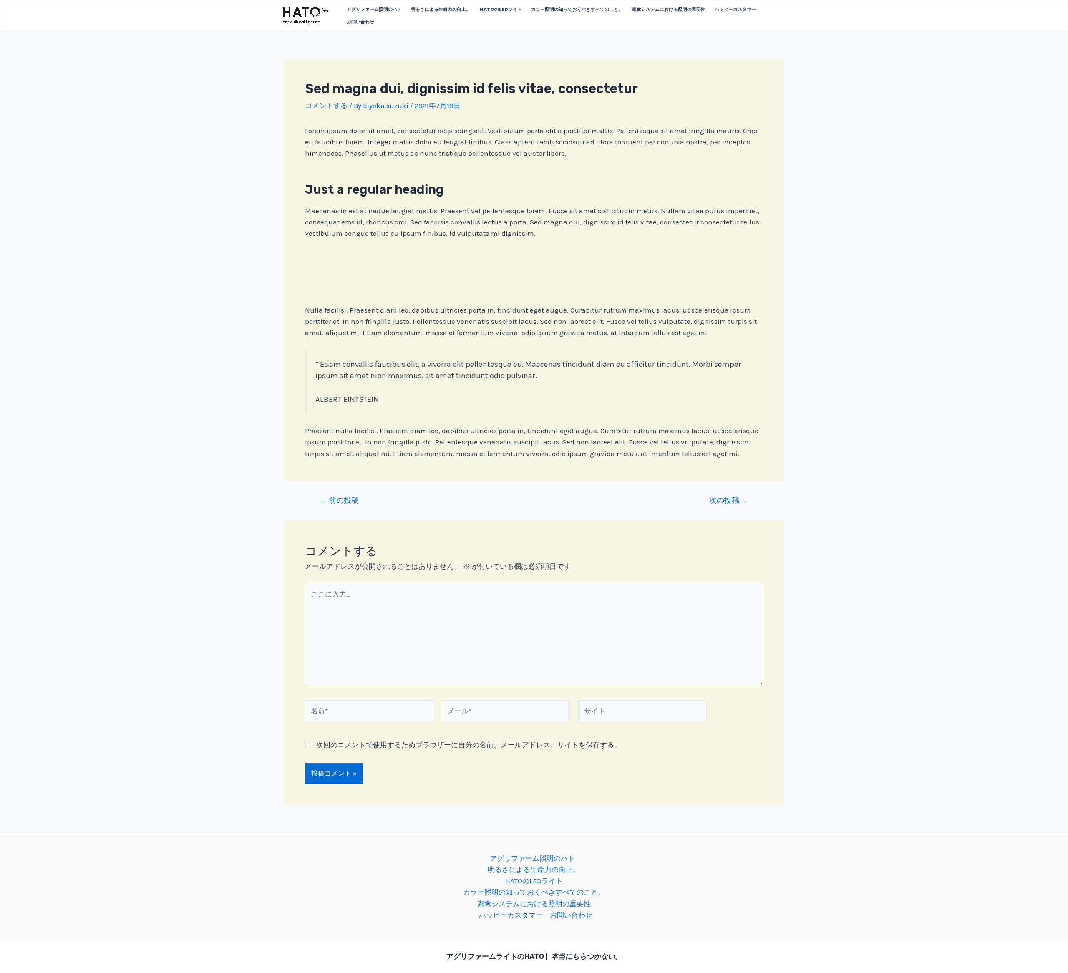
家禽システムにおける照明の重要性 (668, 9)
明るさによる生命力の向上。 (441, 9)
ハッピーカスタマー (735, 9)
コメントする (326, 105)
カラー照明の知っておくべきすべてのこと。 (577, 9)
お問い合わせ (360, 21)
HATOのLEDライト (501, 9)
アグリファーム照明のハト (374, 9)
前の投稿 (339, 500)
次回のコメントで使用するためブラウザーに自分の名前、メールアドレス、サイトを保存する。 (468, 745)
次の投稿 (728, 500)
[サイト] (642, 712)
